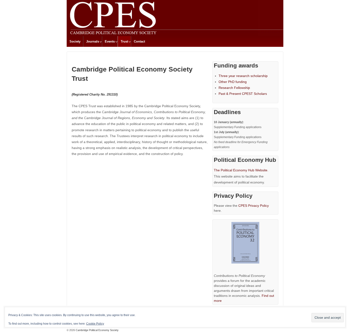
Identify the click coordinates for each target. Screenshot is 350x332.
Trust (124, 41)
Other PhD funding (233, 82)
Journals (92, 41)
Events (110, 41)
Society (75, 41)
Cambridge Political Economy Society (97, 330)
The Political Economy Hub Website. (241, 170)
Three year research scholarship (243, 76)
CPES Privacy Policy (253, 205)
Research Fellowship (234, 88)
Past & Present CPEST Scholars (243, 94)
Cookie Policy (95, 323)
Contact (139, 41)
